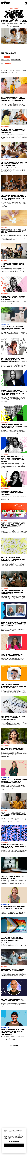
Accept (14, 1145)
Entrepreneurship (5, 72)
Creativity (3, 66)
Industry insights (15, 59)
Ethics (24, 68)
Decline (14, 1149)
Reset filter (8, 63)
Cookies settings (14, 1141)
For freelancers (5, 59)
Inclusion (3, 68)
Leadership (11, 68)
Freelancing (4, 70)
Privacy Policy (7, 1138)
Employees (11, 70)
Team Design (20, 66)
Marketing (14, 72)
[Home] (5, 2)
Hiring (24, 70)
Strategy (18, 70)
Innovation (18, 68)
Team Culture (11, 66)
